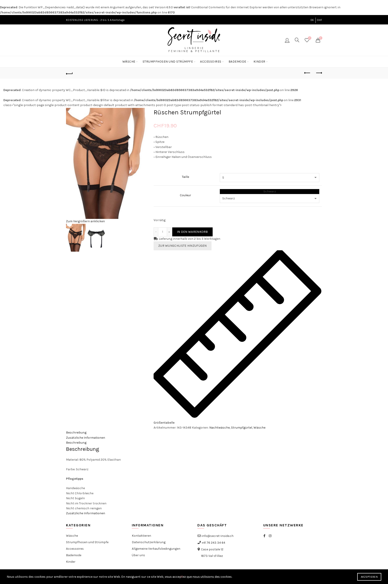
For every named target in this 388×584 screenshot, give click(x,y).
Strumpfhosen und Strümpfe (168, 61)
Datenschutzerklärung (148, 542)
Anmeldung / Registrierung (287, 40)
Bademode (237, 61)
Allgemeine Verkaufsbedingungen (156, 549)
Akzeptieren (369, 576)
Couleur (185, 195)
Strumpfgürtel (241, 427)
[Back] (69, 73)
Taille (185, 177)
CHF (319, 20)
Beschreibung (76, 432)
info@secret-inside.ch (217, 536)
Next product (318, 73)
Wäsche (128, 61)
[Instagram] (270, 536)
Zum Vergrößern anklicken (85, 221)
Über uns (138, 555)
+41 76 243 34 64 (213, 543)
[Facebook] (264, 536)
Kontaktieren (141, 536)
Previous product (307, 73)
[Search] (297, 40)
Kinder (259, 61)
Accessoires (210, 61)
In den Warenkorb (192, 232)
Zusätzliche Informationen (85, 438)
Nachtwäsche (219, 427)
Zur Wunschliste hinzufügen (182, 246)
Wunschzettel (309, 38)
